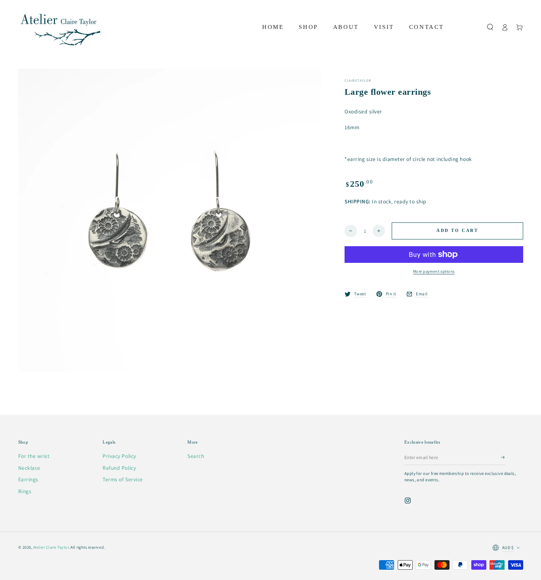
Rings (25, 491)
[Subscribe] (503, 457)
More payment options (434, 271)
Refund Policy (119, 467)
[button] (490, 27)
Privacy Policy (119, 455)
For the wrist (34, 455)
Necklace (29, 467)
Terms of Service (123, 479)
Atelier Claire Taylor (51, 547)
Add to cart (457, 230)
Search (195, 455)
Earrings (28, 479)
